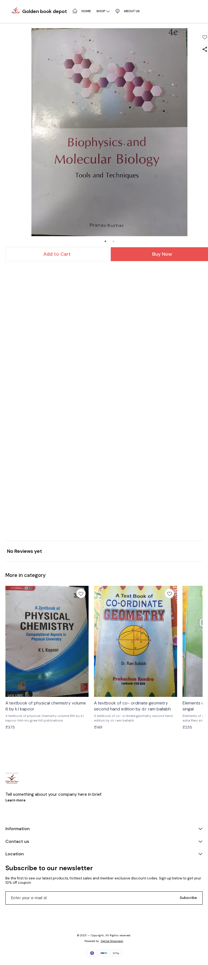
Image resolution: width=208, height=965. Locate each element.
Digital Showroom (112, 941)
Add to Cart (57, 254)
